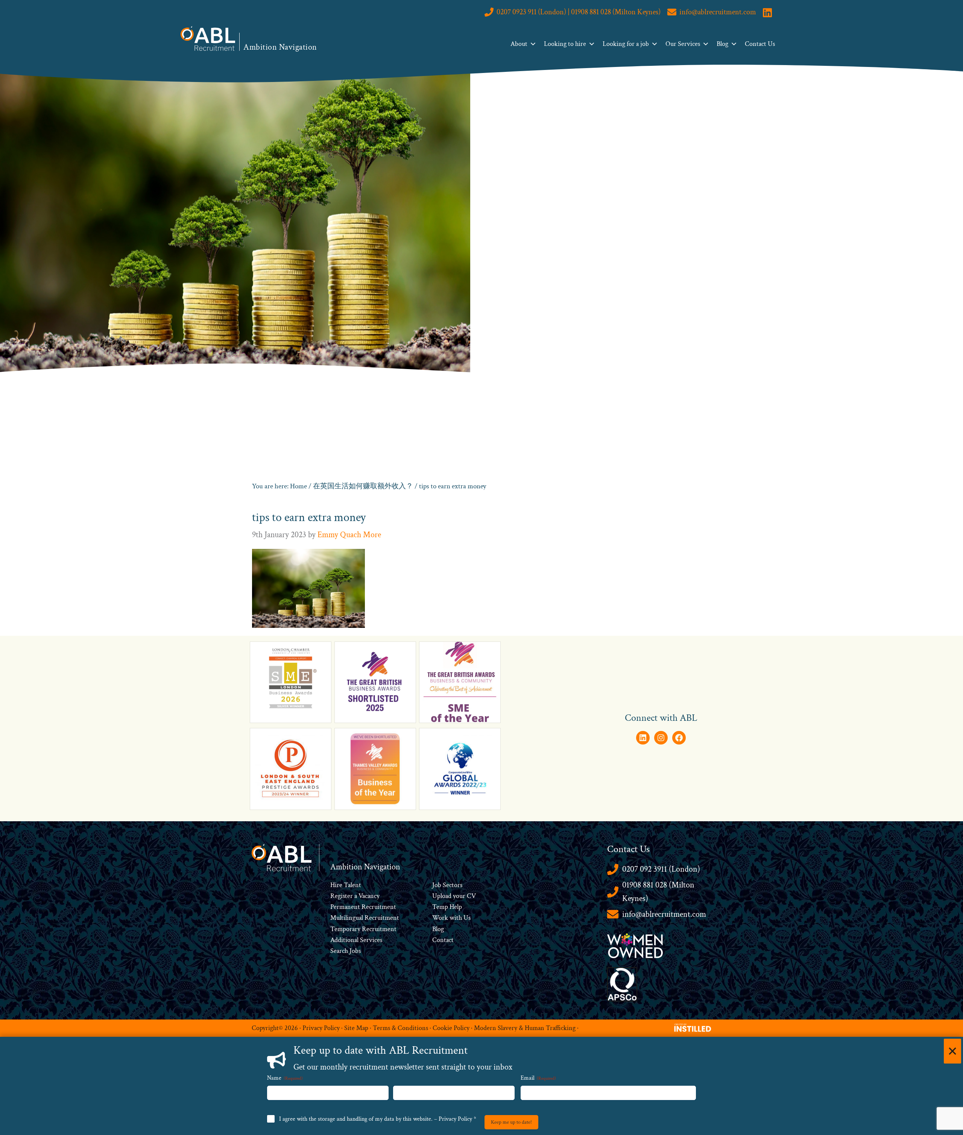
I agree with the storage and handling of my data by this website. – (377, 1119)
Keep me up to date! (511, 1122)
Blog (722, 44)
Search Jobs (345, 951)
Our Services (682, 44)
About (518, 44)
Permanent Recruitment (363, 907)
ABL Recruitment (208, 38)
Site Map (356, 1028)
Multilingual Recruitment (364, 917)
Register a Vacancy (355, 896)
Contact (443, 940)
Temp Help (447, 907)
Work (441, 917)
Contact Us (760, 44)
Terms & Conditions (400, 1028)
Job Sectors (447, 885)
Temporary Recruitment (363, 929)
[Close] (952, 1051)
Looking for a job (626, 44)
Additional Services (356, 940)
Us (466, 917)
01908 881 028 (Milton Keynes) (658, 892)
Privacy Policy (321, 1028)
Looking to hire (565, 44)
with (456, 917)
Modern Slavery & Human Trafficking (525, 1028)
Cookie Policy (451, 1028)
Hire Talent (345, 885)
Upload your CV (454, 896)
